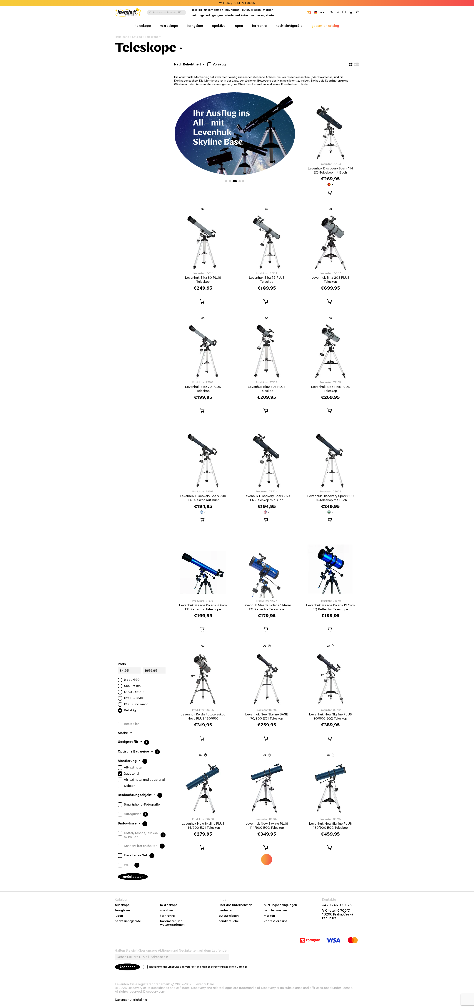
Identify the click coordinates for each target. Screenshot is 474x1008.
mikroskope (169, 26)
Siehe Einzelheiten (256, 3)
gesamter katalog (325, 26)
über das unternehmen (235, 905)
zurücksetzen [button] (132, 877)
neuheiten (232, 9)
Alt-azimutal (133, 767)
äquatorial (131, 773)
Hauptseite (122, 37)
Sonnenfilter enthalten (140, 846)
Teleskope (151, 37)
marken (268, 9)
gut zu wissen (251, 9)
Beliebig (130, 710)
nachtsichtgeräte (289, 26)
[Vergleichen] (344, 12)
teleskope (143, 26)
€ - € (132, 686)
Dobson (129, 786)
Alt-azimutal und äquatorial (144, 780)
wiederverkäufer (236, 15)
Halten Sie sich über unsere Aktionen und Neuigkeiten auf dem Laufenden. (172, 950)
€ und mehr (136, 704)
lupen (238, 26)
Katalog (137, 37)
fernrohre (259, 26)
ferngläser (195, 26)
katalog (196, 9)
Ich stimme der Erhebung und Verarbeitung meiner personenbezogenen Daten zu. (198, 966)
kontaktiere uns (275, 921)
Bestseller (131, 724)
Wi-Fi (128, 865)
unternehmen (213, 9)
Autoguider (132, 814)
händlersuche (228, 921)
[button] (332, 12)
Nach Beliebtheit (188, 64)
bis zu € (132, 680)
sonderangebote (262, 15)
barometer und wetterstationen (172, 922)
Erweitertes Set (135, 855)
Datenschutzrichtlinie (131, 1000)
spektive (219, 26)
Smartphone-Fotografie (142, 804)
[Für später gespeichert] (338, 12)
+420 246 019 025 (337, 905)
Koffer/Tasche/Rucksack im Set (141, 835)
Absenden (127, 967)
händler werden (275, 910)
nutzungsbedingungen (207, 15)
